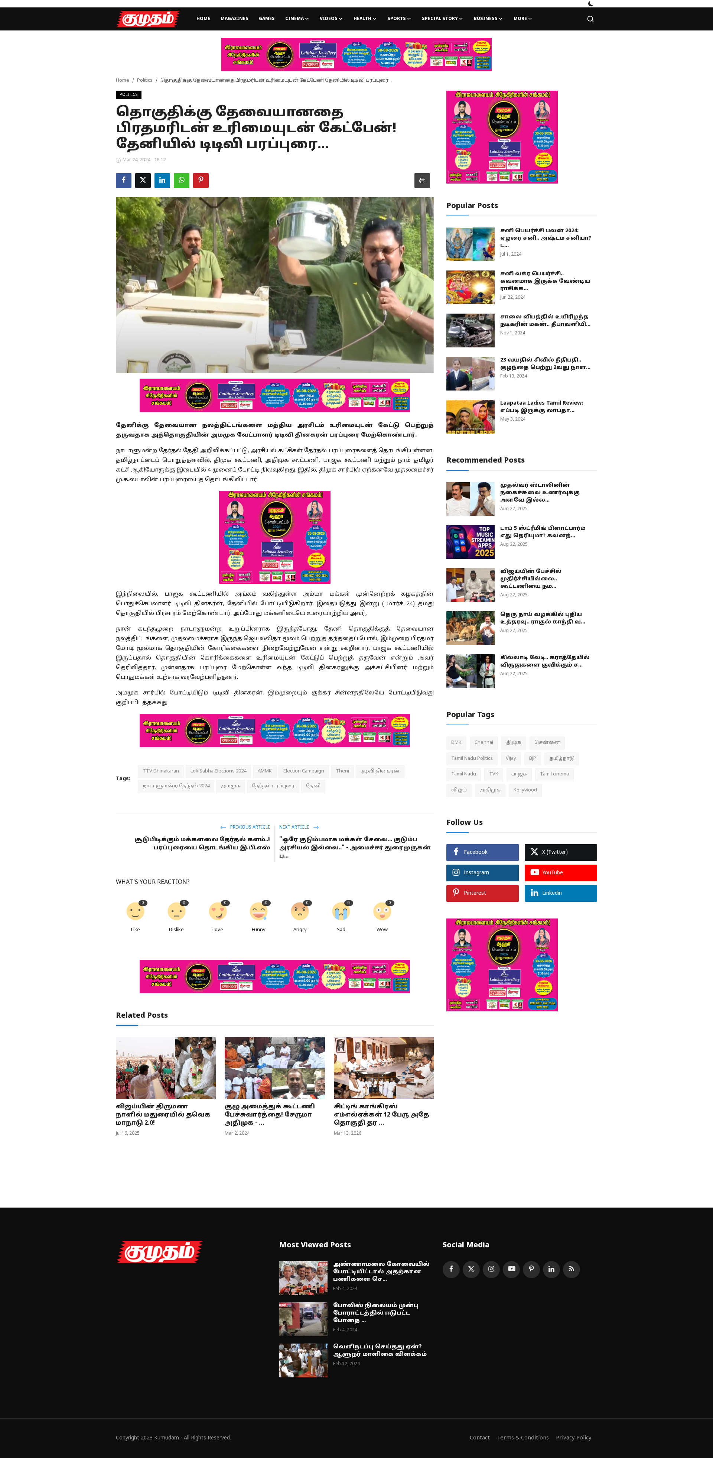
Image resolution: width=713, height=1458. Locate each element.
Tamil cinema (554, 774)
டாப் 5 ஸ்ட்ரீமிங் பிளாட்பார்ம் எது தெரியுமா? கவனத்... (543, 532)
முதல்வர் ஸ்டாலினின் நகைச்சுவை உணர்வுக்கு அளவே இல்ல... (540, 492)
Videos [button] (329, 19)
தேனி (313, 786)
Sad (341, 930)
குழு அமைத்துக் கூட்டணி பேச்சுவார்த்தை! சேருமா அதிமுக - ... (270, 1115)
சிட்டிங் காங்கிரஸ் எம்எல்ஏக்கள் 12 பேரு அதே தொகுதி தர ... (381, 1115)
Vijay (511, 758)
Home (203, 19)
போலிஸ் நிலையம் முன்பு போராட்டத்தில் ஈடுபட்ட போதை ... (376, 1313)
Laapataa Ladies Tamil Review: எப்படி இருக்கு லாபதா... (541, 407)
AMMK (265, 771)
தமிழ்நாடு (561, 758)
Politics (145, 81)
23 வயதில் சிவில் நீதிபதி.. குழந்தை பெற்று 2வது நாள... (545, 364)
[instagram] (491, 1269)
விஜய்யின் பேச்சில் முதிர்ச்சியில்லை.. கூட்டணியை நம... (530, 579)
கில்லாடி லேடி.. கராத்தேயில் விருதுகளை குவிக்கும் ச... (545, 661)
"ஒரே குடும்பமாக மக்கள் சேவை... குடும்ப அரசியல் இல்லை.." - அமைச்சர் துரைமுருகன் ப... (355, 848)
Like (135, 930)
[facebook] (451, 1269)
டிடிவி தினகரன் (380, 771)
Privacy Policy (574, 1438)
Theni (342, 771)
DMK (456, 743)
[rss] (571, 1269)
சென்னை (547, 743)
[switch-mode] (591, 3)
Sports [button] (396, 19)
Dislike (176, 930)
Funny (259, 930)
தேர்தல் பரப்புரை (273, 786)
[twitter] (471, 1269)
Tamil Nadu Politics (472, 758)
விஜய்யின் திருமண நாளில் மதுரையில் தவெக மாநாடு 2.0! (163, 1115)
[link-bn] (356, 54)
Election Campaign (303, 771)
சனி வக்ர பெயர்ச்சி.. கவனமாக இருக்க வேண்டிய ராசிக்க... (545, 281)
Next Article (294, 827)
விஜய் (459, 790)
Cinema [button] (294, 19)
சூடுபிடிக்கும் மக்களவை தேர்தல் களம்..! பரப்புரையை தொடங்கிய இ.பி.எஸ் (202, 844)
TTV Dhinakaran (161, 771)
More (520, 19)
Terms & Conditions (523, 1438)
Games (267, 19)
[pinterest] (531, 1269)
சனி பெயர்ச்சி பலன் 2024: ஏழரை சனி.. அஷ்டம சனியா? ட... (545, 238)
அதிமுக (490, 790)
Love (217, 930)
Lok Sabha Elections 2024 (218, 771)
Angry (300, 930)
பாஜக (519, 774)
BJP (532, 758)
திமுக (513, 743)
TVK (493, 774)
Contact (480, 1438)
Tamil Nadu (463, 774)
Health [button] (362, 19)
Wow (382, 930)
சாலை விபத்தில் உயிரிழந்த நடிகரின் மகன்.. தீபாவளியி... (545, 321)
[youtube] (511, 1269)
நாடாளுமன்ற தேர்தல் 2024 (176, 786)
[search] (590, 19)
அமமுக (230, 786)
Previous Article (249, 827)
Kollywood (525, 790)
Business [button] (486, 19)
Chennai (484, 743)
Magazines (234, 19)
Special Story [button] (440, 19)
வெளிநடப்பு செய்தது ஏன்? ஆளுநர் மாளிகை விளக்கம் (380, 1351)
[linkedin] (551, 1269)
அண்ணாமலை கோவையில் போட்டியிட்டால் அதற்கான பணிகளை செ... (381, 1272)
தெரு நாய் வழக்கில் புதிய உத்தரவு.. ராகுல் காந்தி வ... (542, 618)
